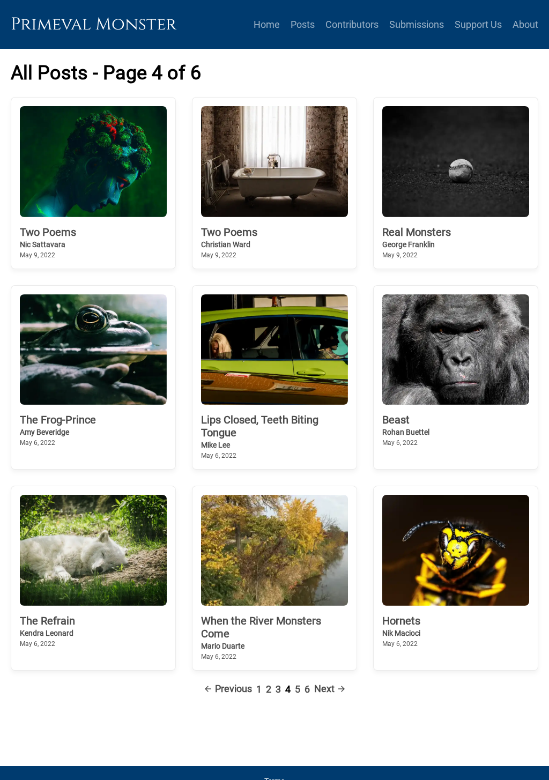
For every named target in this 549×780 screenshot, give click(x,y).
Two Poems (48, 232)
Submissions (416, 24)
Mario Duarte (222, 646)
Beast (396, 419)
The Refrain (47, 620)
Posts (303, 24)
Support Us (478, 24)
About (525, 24)
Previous (233, 689)
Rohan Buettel (405, 432)
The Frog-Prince (58, 419)
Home (267, 24)
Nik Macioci (401, 633)
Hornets (401, 620)
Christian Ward (225, 244)
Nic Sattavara (42, 244)
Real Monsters (416, 232)
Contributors (352, 24)
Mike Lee (215, 445)
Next (324, 689)
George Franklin (408, 244)
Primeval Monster (93, 24)
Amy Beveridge (44, 432)
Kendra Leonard (46, 633)
